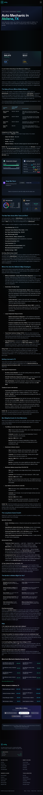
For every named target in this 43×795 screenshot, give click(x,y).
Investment (25, 767)
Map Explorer (3, 767)
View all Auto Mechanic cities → (8, 681)
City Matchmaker (4, 769)
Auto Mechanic (13, 11)
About (25, 790)
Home (3, 11)
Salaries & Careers (26, 764)
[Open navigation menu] (41, 2)
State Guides (3, 780)
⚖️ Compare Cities (27, 716)
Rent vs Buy (25, 769)
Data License (39, 790)
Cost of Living (25, 762)
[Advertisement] (21, 39)
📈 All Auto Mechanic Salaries (11, 712)
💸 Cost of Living (34, 712)
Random (22, 182)
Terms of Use (33, 790)
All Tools (24, 775)
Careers (7, 11)
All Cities (2, 762)
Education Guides (26, 784)
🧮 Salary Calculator (16, 716)
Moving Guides (3, 782)
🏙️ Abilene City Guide (24, 712)
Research (2, 777)
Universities (25, 780)
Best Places (3, 764)
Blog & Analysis (3, 775)
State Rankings (25, 777)
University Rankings (26, 782)
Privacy (28, 790)
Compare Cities (4, 765)
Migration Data (3, 784)
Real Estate (25, 765)
